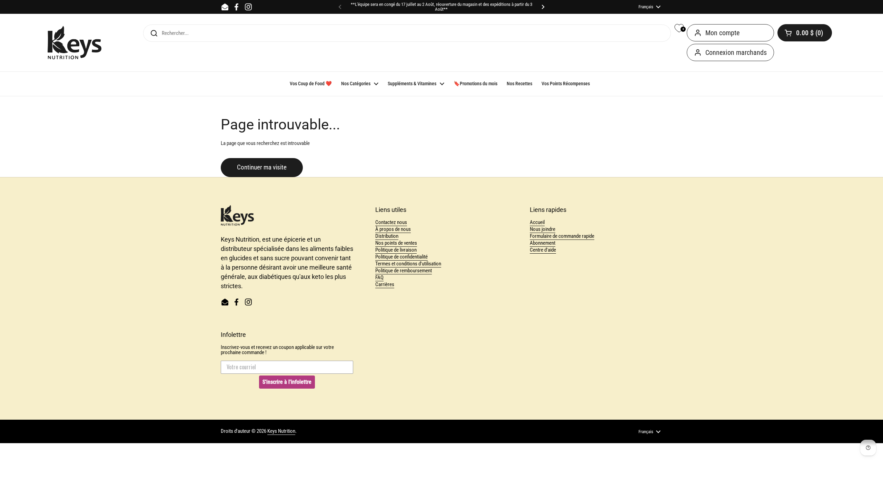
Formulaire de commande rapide (562, 236)
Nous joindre (542, 229)
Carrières (384, 284)
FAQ (379, 277)
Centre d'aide (543, 250)
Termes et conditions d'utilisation (408, 264)
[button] (804, 32)
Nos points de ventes (396, 243)
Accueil (537, 222)
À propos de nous (393, 229)
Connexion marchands (736, 52)
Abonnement (542, 243)
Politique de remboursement (403, 270)
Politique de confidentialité (401, 257)
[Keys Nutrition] (74, 43)
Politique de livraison (396, 250)
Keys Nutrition (281, 431)
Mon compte (722, 33)
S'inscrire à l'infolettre (286, 382)
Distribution (386, 236)
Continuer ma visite (262, 167)
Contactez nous (391, 222)
